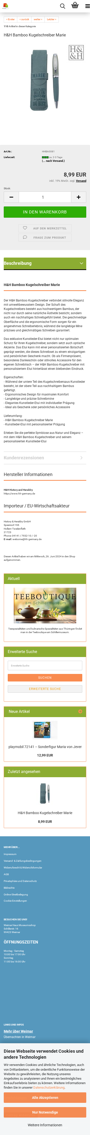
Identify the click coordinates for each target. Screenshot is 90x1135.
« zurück (24, 19)
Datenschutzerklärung (48, 1087)
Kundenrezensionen (24, 457)
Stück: (7, 188)
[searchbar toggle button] (62, 6)
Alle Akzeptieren (45, 1098)
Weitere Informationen (45, 1125)
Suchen (45, 677)
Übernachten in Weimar (20, 1037)
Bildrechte (9, 887)
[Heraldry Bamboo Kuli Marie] (45, 80)
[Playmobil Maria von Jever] (45, 730)
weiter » (38, 19)
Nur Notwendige (45, 1112)
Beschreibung (18, 263)
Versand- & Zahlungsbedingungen (23, 860)
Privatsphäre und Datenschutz (20, 881)
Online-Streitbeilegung (16, 894)
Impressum (10, 854)
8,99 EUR (45, 822)
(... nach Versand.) (53, 161)
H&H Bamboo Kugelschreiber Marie (45, 813)
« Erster (10, 19)
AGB (6, 874)
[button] (11, 197)
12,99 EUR (45, 755)
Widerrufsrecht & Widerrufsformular (23, 867)
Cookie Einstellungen (15, 900)
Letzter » (51, 19)
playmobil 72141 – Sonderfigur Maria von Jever (45, 747)
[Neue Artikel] (80, 712)
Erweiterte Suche (45, 689)
